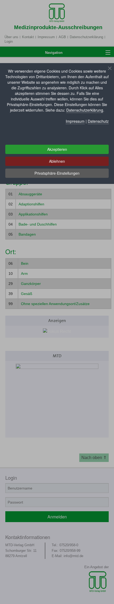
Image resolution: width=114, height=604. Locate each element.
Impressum (75, 121)
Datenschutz (98, 121)
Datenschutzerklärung (84, 110)
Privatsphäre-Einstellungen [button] (57, 173)
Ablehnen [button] (57, 161)
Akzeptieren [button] (57, 149)
